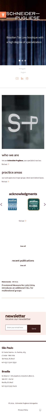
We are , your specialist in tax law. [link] (21, 160)
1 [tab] (19, 60)
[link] (3, 15)
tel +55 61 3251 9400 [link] (9, 386)
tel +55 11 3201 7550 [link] (9, 362)
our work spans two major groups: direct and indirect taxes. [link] (23, 178)
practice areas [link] (12, 172)
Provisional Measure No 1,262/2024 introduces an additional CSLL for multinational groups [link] (18, 288)
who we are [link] (10, 155)
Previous (1, 204)
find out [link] (4, 164)
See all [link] (23, 246)
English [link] (23, 72)
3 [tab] (25, 60)
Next (45, 204)
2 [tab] (22, 60)
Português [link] (22, 69)
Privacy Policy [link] (23, 410)
